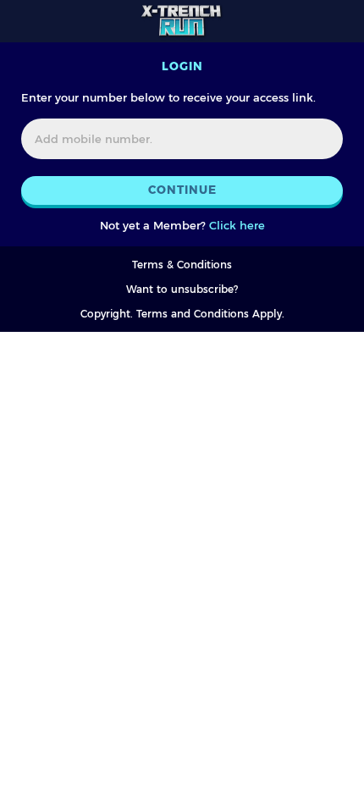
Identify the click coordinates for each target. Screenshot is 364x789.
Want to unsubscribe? (182, 289)
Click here (237, 225)
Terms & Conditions (182, 264)
